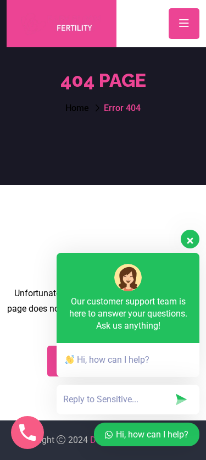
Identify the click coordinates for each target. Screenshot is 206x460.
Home (77, 108)
